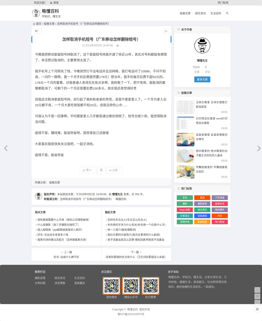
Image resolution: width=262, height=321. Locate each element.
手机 (185, 197)
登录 (56, 2)
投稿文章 (185, 13)
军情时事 (184, 221)
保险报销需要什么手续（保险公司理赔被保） (64, 219)
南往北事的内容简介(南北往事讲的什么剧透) (133, 234)
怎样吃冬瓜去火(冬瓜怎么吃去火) (127, 219)
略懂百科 (50, 11)
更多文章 (202, 79)
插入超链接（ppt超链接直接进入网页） (60, 229)
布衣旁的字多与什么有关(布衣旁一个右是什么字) (136, 224)
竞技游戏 (202, 215)
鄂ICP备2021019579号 (131, 314)
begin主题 (185, 209)
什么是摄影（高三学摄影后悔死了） (58, 224)
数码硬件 (219, 209)
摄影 (185, 203)
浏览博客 (60, 282)
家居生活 (219, 203)
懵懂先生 (117, 194)
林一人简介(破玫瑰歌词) (121, 229)
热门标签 (223, 2)
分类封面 (40, 282)
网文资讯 (200, 13)
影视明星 (202, 221)
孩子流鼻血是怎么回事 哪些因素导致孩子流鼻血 (135, 239)
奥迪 (202, 197)
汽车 (219, 215)
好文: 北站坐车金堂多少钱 (52, 234)
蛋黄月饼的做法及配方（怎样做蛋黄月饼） (62, 239)
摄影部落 (202, 203)
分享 (115, 170)
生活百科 (215, 13)
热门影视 (219, 221)
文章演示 (184, 215)
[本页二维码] (257, 309)
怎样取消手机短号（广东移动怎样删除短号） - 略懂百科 (93, 199)
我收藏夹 (79, 282)
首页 (38, 23)
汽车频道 (219, 197)
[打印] (117, 45)
